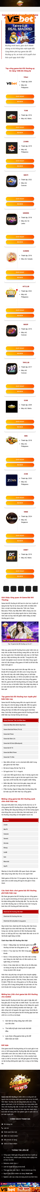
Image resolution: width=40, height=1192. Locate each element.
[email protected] (19, 1167)
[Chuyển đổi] (3, 1021)
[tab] (20, 720)
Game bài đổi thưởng (9, 1097)
